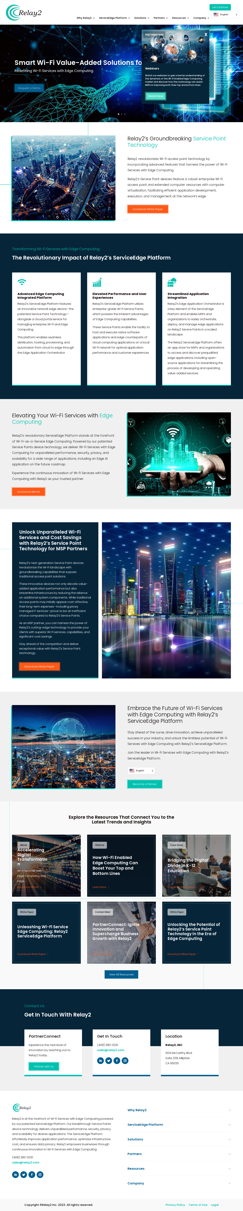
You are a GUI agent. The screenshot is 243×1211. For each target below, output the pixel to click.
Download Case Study (181, 887)
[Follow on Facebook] (116, 1060)
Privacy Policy (175, 1205)
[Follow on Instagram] (125, 1060)
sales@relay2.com (110, 1050)
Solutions (140, 18)
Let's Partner (220, 7)
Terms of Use (198, 1205)
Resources (179, 18)
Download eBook (28, 492)
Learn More (99, 887)
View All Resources (121, 974)
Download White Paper (148, 209)
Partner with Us (44, 1066)
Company (199, 18)
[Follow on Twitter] (108, 1060)
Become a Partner (145, 784)
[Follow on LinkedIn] (100, 1060)
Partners (159, 18)
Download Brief (102, 954)
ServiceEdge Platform (113, 18)
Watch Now (155, 96)
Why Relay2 (84, 18)
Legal (215, 1205)
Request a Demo (29, 88)
